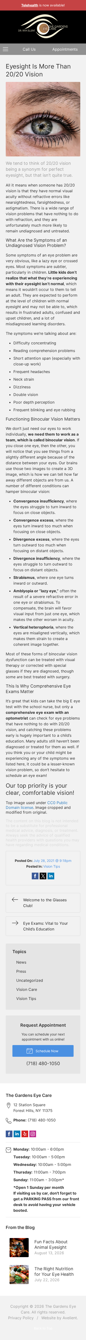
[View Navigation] (7, 49)
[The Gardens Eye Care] (43, 26)
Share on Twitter (43, 876)
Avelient (70, 1317)
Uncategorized (29, 980)
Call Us (29, 49)
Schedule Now (46, 1051)
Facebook (9, 1134)
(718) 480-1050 (34, 1120)
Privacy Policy (21, 1317)
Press (21, 971)
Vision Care (26, 989)
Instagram (32, 1134)
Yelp (25, 1134)
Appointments (65, 49)
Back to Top (43, 1328)
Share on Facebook (35, 876)
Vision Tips (51, 866)
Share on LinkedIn (51, 876)
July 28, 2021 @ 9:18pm (52, 861)
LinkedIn (17, 1134)
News (21, 962)
